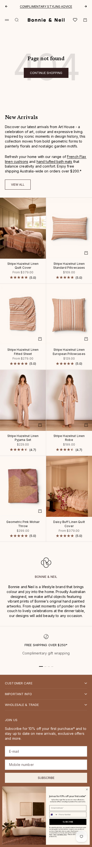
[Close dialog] (87, 789)
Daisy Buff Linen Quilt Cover (69, 524)
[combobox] (54, 814)
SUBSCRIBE (68, 822)
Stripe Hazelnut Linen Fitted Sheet (23, 352)
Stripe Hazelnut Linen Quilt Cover (23, 266)
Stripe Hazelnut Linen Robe (69, 438)
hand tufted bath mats (54, 161)
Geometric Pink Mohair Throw (23, 524)
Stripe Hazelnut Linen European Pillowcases (69, 352)
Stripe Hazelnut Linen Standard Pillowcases (69, 266)
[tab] (21, 118)
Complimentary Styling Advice (46, 6)
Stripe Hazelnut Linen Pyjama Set (23, 438)
